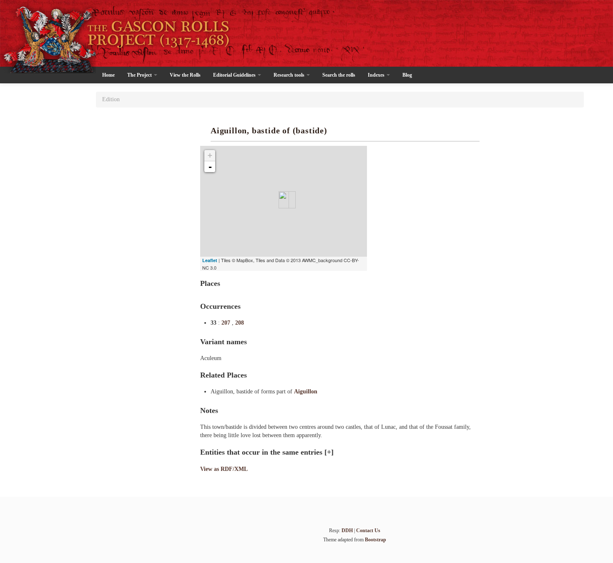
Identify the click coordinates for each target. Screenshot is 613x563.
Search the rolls (338, 75)
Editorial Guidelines (235, 75)
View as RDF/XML (224, 469)
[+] (329, 452)
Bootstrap (375, 540)
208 (239, 323)
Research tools (290, 75)
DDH (347, 530)
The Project (140, 75)
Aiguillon (305, 391)
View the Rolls (185, 75)
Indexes (377, 75)
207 (226, 323)
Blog (407, 75)
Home (108, 75)
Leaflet (209, 260)
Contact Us (368, 530)
